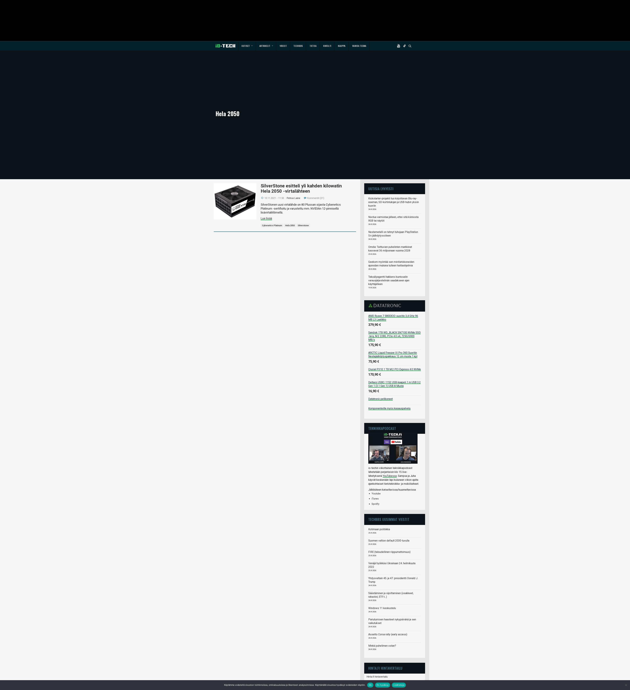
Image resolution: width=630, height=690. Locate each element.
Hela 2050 (290, 225)
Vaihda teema (359, 45)
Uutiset (246, 45)
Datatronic (385, 305)
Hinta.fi (327, 45)
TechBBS (298, 45)
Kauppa (342, 45)
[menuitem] (247, 45)
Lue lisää (266, 218)
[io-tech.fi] (225, 45)
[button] (399, 45)
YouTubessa (390, 475)
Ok (370, 685)
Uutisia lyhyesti (381, 188)
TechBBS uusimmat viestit (388, 519)
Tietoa (313, 45)
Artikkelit (264, 45)
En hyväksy (383, 685)
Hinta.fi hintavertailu (377, 676)
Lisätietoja (398, 685)
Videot (283, 45)
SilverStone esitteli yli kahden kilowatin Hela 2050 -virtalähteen (301, 188)
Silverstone (303, 225)
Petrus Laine (293, 198)
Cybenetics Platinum (272, 225)
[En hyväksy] (626, 685)
